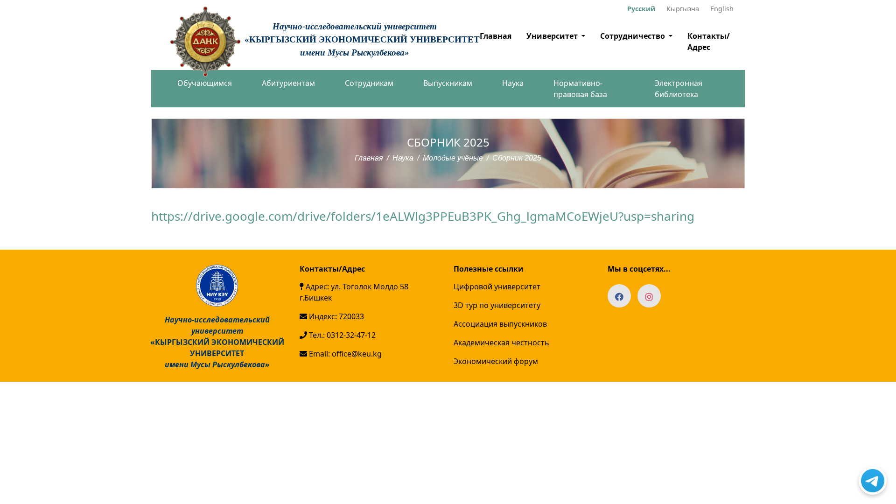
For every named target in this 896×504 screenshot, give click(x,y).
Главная (495, 36)
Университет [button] (553, 36)
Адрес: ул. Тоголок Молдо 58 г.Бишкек (354, 292)
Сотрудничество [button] (633, 36)
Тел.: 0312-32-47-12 (341, 335)
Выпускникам (447, 83)
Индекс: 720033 (335, 316)
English (722, 8)
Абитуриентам (288, 83)
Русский (641, 8)
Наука (513, 83)
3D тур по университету (497, 305)
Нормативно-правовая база (580, 88)
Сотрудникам (369, 83)
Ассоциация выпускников (500, 324)
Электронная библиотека (678, 88)
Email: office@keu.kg (344, 354)
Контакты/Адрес (708, 41)
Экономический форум (496, 361)
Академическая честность (501, 342)
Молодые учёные (453, 158)
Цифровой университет (497, 286)
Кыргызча (682, 8)
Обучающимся (204, 83)
